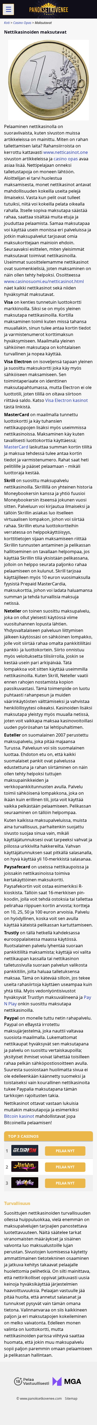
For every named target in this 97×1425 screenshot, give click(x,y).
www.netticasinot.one (65, 152)
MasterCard (16, 447)
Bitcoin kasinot (19, 1116)
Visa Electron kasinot (66, 400)
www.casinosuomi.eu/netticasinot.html (44, 281)
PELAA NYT (65, 1150)
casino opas (66, 159)
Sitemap (71, 1398)
